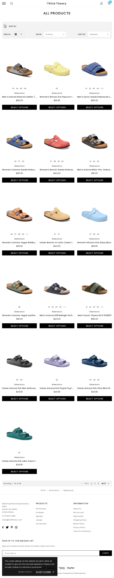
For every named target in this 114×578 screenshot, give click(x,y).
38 (55, 161)
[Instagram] (16, 527)
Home (43, 490)
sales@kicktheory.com (12, 520)
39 (59, 161)
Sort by (82, 34)
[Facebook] (2, 527)
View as (7, 34)
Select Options (19, 107)
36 (57, 88)
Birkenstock (19, 93)
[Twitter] (7, 527)
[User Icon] (101, 4)
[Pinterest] (12, 527)
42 (13, 88)
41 (86, 88)
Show (38, 34)
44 (17, 88)
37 (19, 161)
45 (21, 88)
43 (94, 88)
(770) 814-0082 (8, 516)
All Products (54, 490)
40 (23, 161)
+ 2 (102, 88)
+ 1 (27, 234)
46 (25, 88)
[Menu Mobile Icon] (4, 3)
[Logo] (56, 3)
